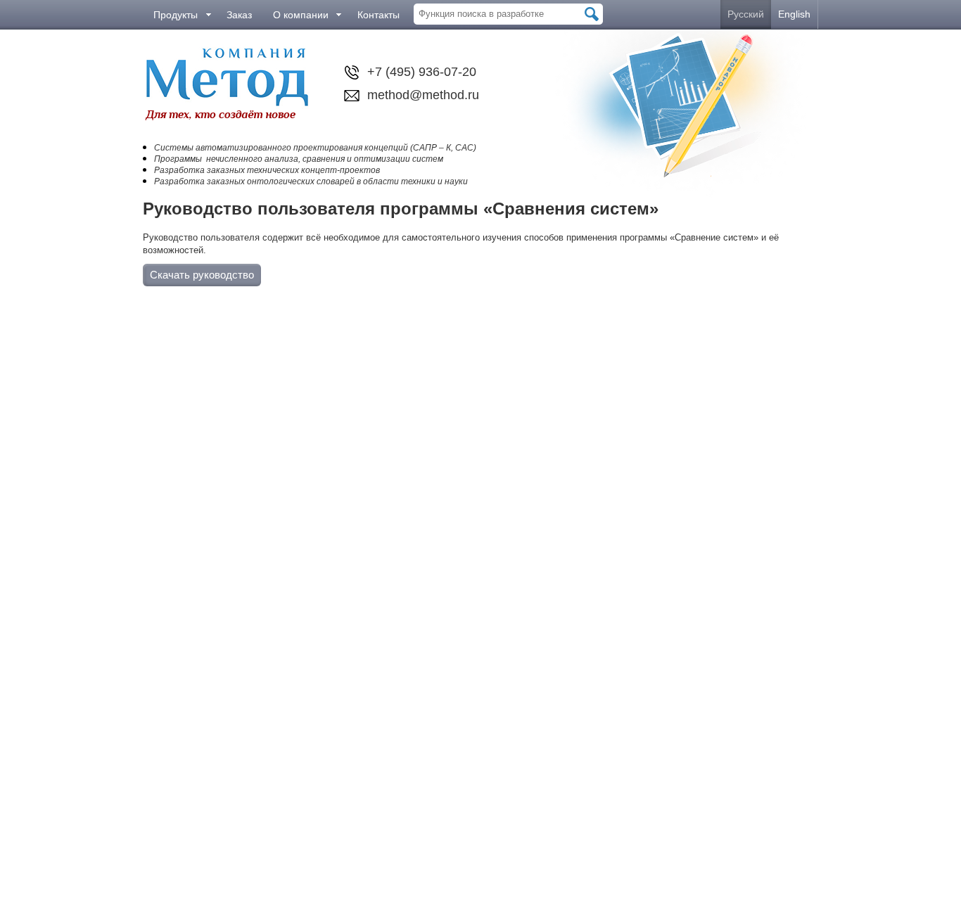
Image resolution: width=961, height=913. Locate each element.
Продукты (175, 14)
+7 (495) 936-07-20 (421, 72)
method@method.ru (423, 95)
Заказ (239, 14)
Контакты (378, 14)
